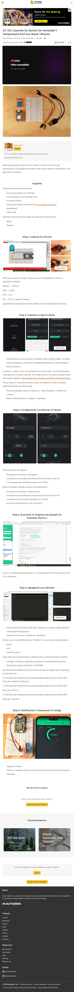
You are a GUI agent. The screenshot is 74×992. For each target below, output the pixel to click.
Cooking (5, 930)
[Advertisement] (37, 17)
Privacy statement (40, 984)
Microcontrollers (28, 38)
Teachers (5, 939)
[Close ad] (69, 10)
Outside (5, 936)
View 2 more (60, 348)
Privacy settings (54, 984)
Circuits (17, 38)
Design (4, 924)
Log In (37, 873)
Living (4, 933)
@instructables (10, 971)
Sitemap (5, 958)
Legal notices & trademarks (48, 988)
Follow (17, 149)
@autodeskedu (10, 976)
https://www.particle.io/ (46, 204)
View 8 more (61, 268)
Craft (4, 927)
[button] (2, 3)
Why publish (6, 949)
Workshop (6, 921)
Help (4, 955)
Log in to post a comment (37, 882)
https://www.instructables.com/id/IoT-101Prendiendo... (46, 378)
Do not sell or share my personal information (20, 988)
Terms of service (26, 984)
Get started (6, 952)
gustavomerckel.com (14, 157)
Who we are (6, 961)
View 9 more (60, 618)
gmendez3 (8, 38)
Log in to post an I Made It (37, 804)
